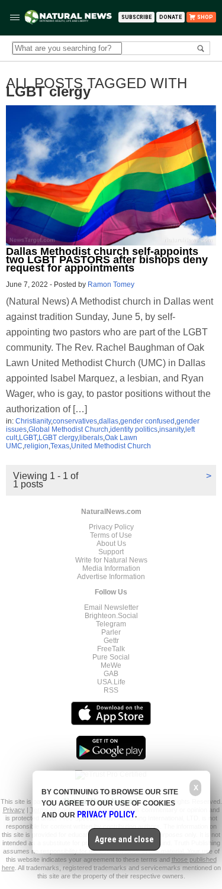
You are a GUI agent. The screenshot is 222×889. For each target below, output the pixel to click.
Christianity (33, 421)
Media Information (111, 568)
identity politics (133, 429)
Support (111, 552)
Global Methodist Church (68, 429)
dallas (108, 421)
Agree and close (124, 839)
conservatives (75, 421)
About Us (111, 543)
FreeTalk (111, 649)
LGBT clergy (58, 438)
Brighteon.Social (111, 616)
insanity (171, 429)
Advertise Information (111, 577)
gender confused (147, 421)
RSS (111, 690)
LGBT (28, 438)
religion (36, 446)
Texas (59, 446)
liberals (91, 438)
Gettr (111, 640)
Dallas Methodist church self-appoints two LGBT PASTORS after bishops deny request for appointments (107, 259)
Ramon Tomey (111, 284)
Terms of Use (111, 535)
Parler (111, 632)
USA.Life (111, 682)
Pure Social (111, 657)
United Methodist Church (111, 446)
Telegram (111, 624)
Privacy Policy (111, 527)
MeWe (111, 665)
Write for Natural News (111, 560)
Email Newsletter (111, 607)
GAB (111, 674)
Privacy (14, 809)
